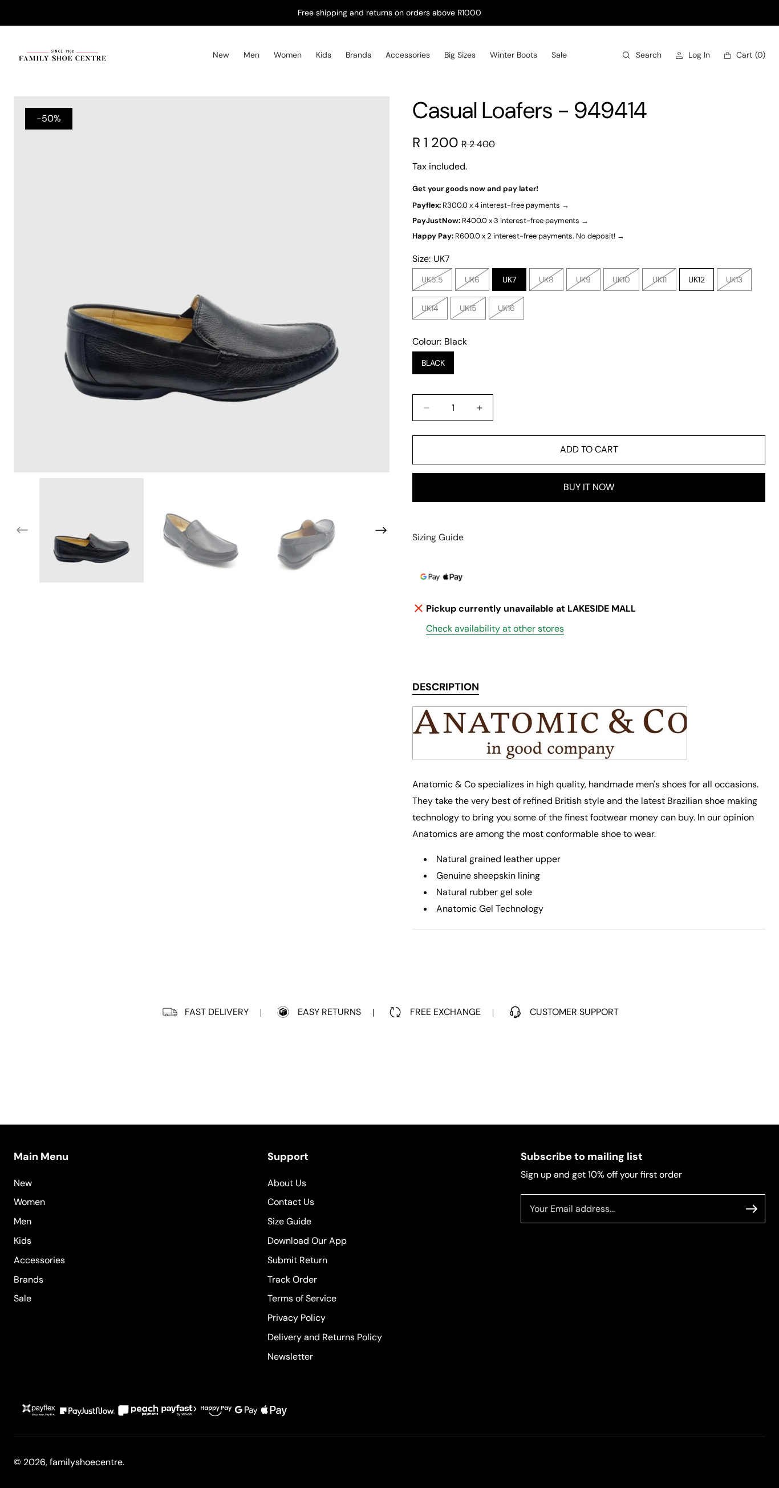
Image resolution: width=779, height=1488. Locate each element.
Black (433, 363)
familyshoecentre (86, 1462)
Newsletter (290, 1356)
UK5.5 (435, 282)
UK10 (624, 282)
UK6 (475, 282)
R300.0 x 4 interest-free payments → (490, 205)
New (23, 1182)
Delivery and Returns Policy (324, 1337)
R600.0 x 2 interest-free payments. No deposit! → (518, 236)
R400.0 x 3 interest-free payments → (500, 220)
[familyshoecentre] (62, 55)
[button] (642, 55)
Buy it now (588, 487)
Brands (28, 1279)
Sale (22, 1298)
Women (29, 1202)
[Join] (751, 1209)
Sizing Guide (438, 537)
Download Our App (307, 1240)
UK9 (586, 282)
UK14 (432, 311)
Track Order (292, 1279)
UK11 (662, 282)
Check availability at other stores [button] (495, 628)
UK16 (509, 311)
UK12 (696, 279)
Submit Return (297, 1259)
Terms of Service (301, 1298)
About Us (286, 1182)
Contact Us (290, 1202)
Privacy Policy (296, 1318)
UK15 (471, 311)
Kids (22, 1240)
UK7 (509, 279)
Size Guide (289, 1221)
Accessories (39, 1259)
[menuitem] (221, 55)
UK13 (737, 282)
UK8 (549, 282)
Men (22, 1221)
